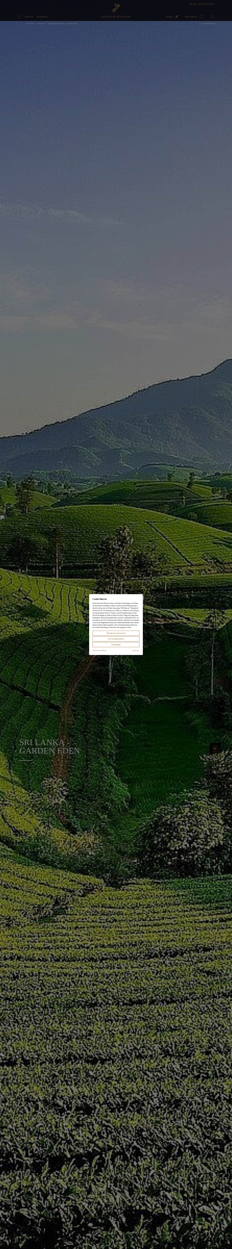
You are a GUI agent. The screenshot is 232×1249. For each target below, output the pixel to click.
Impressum (135, 650)
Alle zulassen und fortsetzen (116, 633)
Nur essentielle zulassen (116, 639)
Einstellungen (116, 645)
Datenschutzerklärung (99, 650)
